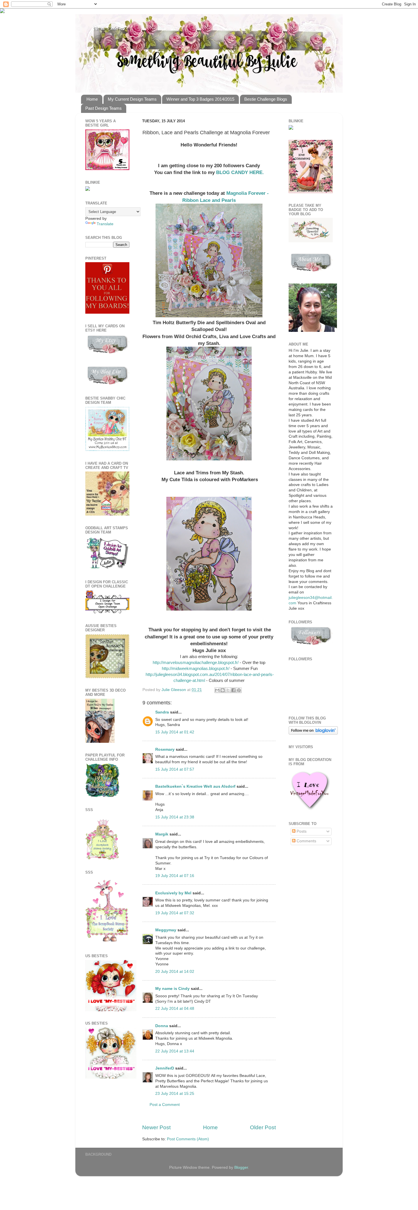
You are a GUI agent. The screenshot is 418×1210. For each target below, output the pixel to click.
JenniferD (164, 1068)
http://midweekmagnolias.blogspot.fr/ (195, 668)
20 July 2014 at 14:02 (174, 971)
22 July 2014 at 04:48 (174, 1008)
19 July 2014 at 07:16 (174, 876)
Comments (305, 841)
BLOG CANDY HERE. (240, 172)
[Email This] (217, 690)
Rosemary (165, 749)
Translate (105, 224)
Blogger (241, 1167)
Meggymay (165, 930)
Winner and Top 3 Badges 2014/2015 (200, 99)
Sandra (162, 712)
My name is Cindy (172, 988)
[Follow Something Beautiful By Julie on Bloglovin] (313, 733)
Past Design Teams (103, 108)
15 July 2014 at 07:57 (174, 769)
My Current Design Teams (132, 99)
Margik (161, 834)
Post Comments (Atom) (188, 1139)
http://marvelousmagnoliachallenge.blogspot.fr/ (196, 662)
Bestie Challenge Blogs (265, 99)
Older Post (263, 1127)
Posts (301, 831)
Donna (161, 1026)
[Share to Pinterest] (239, 690)
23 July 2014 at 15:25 (174, 1093)
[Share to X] (228, 690)
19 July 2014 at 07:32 (174, 913)
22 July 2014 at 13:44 (174, 1051)
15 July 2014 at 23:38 (174, 817)
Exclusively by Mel (173, 893)
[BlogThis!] (222, 690)
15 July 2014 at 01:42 (174, 732)
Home (92, 99)
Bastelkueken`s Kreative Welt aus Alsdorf (196, 786)
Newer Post (156, 1127)
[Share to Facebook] (233, 690)
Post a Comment (165, 1105)
